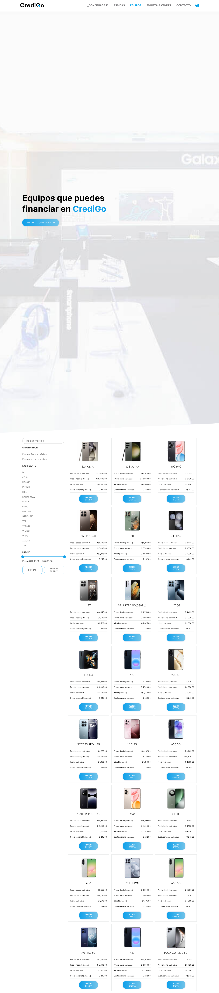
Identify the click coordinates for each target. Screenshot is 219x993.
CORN (25, 477)
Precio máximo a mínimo (34, 459)
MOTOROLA (28, 497)
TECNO (26, 526)
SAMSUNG (27, 516)
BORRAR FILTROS (54, 570)
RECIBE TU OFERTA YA (39, 222)
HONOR (26, 482)
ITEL (24, 492)
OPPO (25, 506)
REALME (26, 511)
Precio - (37, 561)
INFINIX (26, 487)
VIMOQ (26, 531)
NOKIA (25, 501)
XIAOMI (26, 540)
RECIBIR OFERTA (88, 498)
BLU (24, 472)
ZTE (24, 545)
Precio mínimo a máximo (34, 454)
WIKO (25, 535)
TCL (24, 521)
